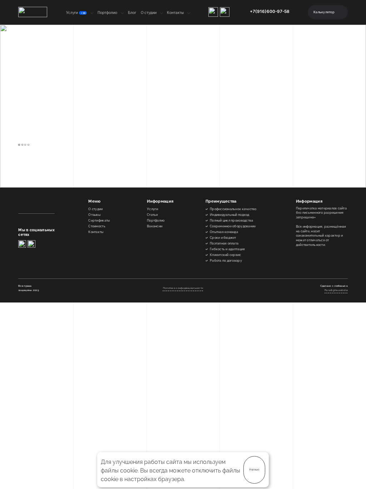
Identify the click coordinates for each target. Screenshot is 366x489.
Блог (132, 13)
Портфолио (107, 13)
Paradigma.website (336, 290)
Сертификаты (99, 220)
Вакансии (154, 226)
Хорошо (254, 469)
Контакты (175, 13)
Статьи (152, 215)
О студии (149, 13)
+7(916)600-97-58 (270, 11)
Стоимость (96, 226)
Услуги (75, 13)
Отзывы (94, 215)
